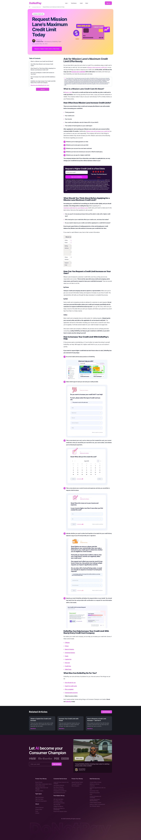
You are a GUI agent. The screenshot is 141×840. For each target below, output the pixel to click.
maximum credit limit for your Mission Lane (76, 208)
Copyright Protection (77, 784)
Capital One (68, 659)
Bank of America (69, 649)
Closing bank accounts (71, 692)
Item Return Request (58, 787)
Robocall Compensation (41, 801)
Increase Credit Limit (38, 14)
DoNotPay (35, 3)
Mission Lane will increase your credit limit (98, 131)
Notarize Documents (95, 792)
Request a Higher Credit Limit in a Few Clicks (47, 49)
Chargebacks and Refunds (60, 790)
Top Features (73, 3)
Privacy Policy (102, 180)
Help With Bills (57, 804)
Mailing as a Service (94, 784)
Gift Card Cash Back (58, 799)
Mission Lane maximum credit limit (97, 67)
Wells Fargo (68, 669)
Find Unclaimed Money (59, 802)
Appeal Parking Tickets (77, 782)
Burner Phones (38, 782)
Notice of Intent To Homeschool (97, 804)
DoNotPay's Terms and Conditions (90, 180)
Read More (33, 728)
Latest (81, 3)
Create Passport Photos (95, 802)
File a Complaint (75, 786)
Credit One (68, 666)
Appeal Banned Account (59, 792)
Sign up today (56, 764)
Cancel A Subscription (59, 789)
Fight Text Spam (39, 799)
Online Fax (92, 786)
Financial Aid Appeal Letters (60, 811)
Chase (67, 646)
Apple (66, 656)
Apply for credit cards (71, 686)
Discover (67, 662)
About (86, 3)
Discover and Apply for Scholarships (59, 809)
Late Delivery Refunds (59, 785)
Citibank (67, 642)
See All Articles (106, 711)
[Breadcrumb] (29, 7)
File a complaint (69, 689)
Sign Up (108, 3)
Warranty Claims (39, 790)
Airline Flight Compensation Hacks (43, 784)
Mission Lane (68, 92)
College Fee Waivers (58, 806)
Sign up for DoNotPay (76, 177)
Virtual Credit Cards (40, 786)
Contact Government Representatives (95, 800)
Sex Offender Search (95, 806)
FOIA (91, 794)
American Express (70, 652)
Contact (37, 813)
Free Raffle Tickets (58, 801)
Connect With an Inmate (95, 782)
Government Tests (94, 790)
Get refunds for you (70, 682)
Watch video (79, 758)
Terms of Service (39, 807)
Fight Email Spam (39, 797)
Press (36, 811)
